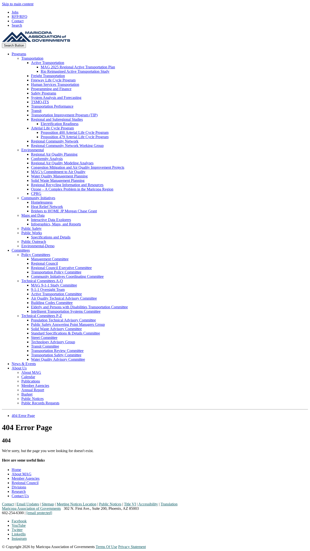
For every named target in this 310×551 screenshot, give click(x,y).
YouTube (19, 525)
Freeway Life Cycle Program (53, 80)
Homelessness (42, 202)
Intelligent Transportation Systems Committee (66, 311)
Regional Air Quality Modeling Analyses (62, 163)
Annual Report (32, 390)
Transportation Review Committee (57, 351)
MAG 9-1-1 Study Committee (54, 285)
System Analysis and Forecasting (56, 98)
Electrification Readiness (59, 124)
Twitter (17, 530)
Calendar (28, 377)
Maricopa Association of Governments (31, 508)
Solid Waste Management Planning (58, 180)
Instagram (19, 538)
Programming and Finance (51, 89)
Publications (30, 381)
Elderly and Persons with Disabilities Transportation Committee (79, 307)
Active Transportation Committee (56, 294)
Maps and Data (33, 215)
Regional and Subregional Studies (57, 119)
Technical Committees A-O (42, 281)
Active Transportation (47, 63)
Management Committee (50, 259)
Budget (26, 394)
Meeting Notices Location (76, 504)
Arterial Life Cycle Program (52, 128)
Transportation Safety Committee (56, 355)
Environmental (32, 150)
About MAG (31, 372)
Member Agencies (35, 385)
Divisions (19, 487)
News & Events (24, 364)
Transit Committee (45, 346)
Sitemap (48, 504)
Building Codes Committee (52, 303)
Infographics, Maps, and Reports (56, 224)
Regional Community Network (54, 141)
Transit (36, 111)
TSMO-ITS (40, 102)
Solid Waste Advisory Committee (56, 329)
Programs (19, 54)
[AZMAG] (36, 41)
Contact (17, 21)
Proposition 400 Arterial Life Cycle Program (74, 132)
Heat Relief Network (47, 207)
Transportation (32, 58)
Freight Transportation (48, 76)
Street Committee (44, 337)
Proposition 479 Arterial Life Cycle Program (74, 137)
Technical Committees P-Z (41, 316)
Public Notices (32, 399)
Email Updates (27, 504)
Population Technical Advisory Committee (63, 320)
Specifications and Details (50, 237)
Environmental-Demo (37, 246)
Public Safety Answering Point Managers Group (68, 324)
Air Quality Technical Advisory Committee (64, 298)
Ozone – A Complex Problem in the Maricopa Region (72, 189)
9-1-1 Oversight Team (48, 289)
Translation (169, 504)
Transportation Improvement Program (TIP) (64, 115)
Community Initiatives (38, 198)
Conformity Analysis (47, 159)
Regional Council (44, 263)
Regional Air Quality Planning (54, 154)
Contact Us (20, 496)
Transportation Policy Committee (56, 272)
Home (16, 470)
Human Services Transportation (55, 84)
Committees (21, 250)
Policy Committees (35, 255)
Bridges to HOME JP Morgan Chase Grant (64, 211)
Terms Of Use (106, 547)
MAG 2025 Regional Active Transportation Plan (78, 67)
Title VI (130, 504)
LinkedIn (19, 534)
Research (19, 491)
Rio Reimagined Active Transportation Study (75, 71)
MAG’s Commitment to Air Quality (58, 172)
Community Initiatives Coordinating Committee (67, 276)
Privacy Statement (132, 547)
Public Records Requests (40, 403)
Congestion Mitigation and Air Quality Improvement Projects (77, 167)
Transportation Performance (52, 106)
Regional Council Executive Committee (61, 268)
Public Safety (31, 228)
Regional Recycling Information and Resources (67, 185)
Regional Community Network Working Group (67, 146)
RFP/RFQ (19, 17)
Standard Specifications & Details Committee (65, 333)
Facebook (19, 521)
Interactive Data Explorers (51, 220)
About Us (19, 368)
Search (17, 25)
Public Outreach (33, 242)
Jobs (15, 12)
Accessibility (148, 504)
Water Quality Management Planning (59, 176)
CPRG (36, 194)
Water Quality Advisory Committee (58, 359)
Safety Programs (43, 93)
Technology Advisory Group (53, 342)
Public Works (31, 233)
